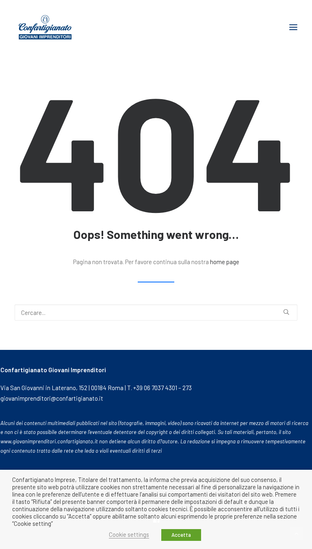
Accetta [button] (181, 535)
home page (224, 261)
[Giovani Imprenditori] (45, 27)
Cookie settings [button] (129, 534)
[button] (293, 27)
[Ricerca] (156, 312)
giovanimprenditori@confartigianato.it (51, 398)
